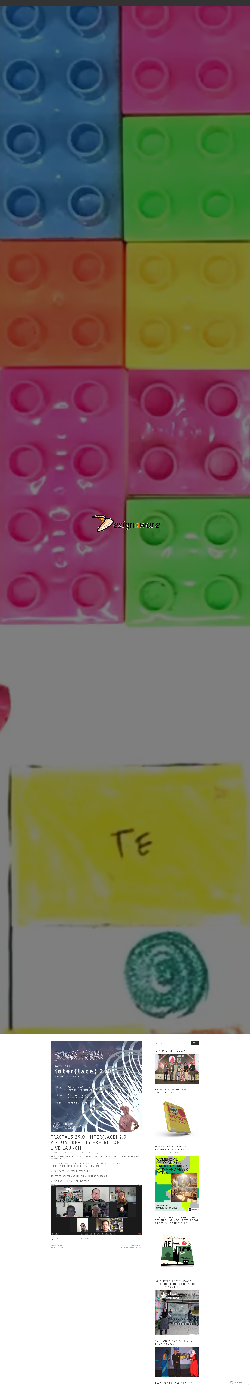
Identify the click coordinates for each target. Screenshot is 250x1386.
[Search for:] (177, 1043)
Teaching (95, 1153)
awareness (61, 1153)
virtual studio (88, 1239)
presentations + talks (84, 1153)
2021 (55, 1153)
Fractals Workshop (71, 1153)
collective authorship (62, 1239)
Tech (99, 1153)
